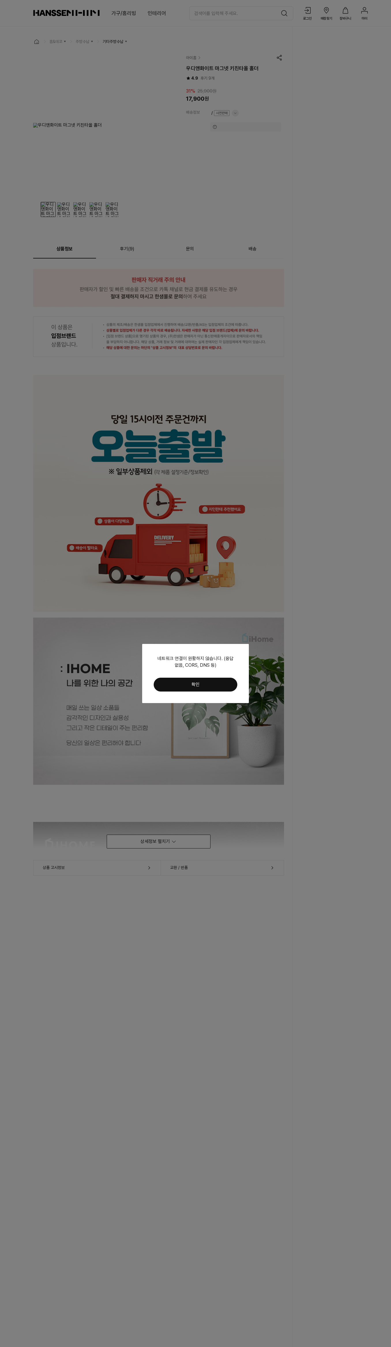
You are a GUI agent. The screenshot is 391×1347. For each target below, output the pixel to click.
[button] (195, 685)
